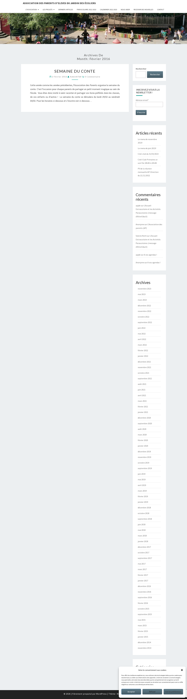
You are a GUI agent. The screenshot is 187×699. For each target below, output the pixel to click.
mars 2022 (142, 345)
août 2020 (142, 429)
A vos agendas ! (150, 254)
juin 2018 (141, 524)
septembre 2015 (145, 614)
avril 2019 (142, 485)
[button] (182, 670)
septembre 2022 (145, 322)
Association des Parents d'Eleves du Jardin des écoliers (59, 3)
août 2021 (142, 384)
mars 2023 (142, 300)
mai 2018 (142, 530)
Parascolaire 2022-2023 (86, 9)
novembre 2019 (144, 457)
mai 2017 (142, 563)
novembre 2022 (144, 311)
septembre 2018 (145, 519)
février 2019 (143, 496)
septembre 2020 (145, 423)
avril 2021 (142, 395)
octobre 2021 (143, 373)
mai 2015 (142, 620)
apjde (138, 205)
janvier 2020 (143, 446)
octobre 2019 (143, 462)
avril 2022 (142, 339)
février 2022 (143, 350)
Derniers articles (65, 9)
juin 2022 (141, 328)
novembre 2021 (144, 367)
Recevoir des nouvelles (143, 9)
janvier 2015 (143, 636)
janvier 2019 (143, 502)
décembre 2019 (144, 451)
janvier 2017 (143, 580)
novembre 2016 (144, 592)
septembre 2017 (145, 558)
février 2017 (143, 575)
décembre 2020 (144, 417)
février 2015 (143, 631)
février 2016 (143, 603)
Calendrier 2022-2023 (108, 9)
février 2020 (143, 440)
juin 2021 (141, 389)
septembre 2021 (145, 378)
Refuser (152, 691)
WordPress (101, 694)
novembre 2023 (144, 288)
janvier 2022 (143, 356)
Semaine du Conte (74, 71)
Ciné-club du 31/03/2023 (148, 154)
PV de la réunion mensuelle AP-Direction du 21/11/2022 (148, 172)
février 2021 (143, 406)
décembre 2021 (144, 361)
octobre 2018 (143, 513)
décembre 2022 (144, 305)
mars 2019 (142, 491)
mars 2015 (142, 625)
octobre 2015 (143, 608)
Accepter (131, 691)
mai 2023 (142, 294)
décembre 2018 (144, 507)
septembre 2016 (145, 597)
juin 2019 (141, 474)
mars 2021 (142, 401)
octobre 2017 (143, 552)
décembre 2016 (144, 586)
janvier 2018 (143, 541)
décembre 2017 (144, 547)
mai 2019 (142, 479)
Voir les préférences (173, 691)
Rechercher (141, 68)
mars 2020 (142, 434)
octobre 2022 (143, 316)
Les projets (48, 9)
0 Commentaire (92, 77)
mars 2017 (142, 569)
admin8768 (75, 77)
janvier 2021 (143, 412)
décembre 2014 (144, 642)
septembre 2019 (145, 468)
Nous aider (125, 9)
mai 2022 (142, 333)
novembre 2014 (144, 648)
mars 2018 (142, 535)
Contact (160, 9)
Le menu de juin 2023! (147, 148)
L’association (31, 9)
